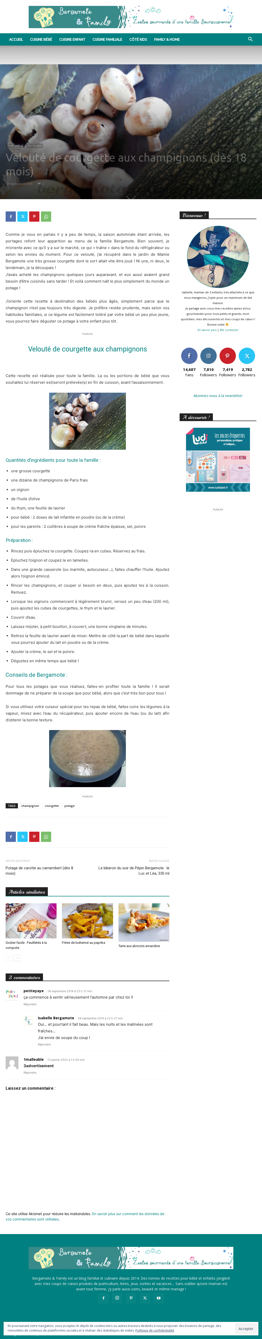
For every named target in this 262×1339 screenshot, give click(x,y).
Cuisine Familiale (107, 39)
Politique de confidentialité (154, 1330)
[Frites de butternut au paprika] (87, 920)
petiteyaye (34, 990)
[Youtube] (159, 1298)
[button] (250, 39)
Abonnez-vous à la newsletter (218, 395)
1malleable (34, 1059)
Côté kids (138, 39)
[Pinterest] (34, 216)
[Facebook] (11, 216)
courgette (52, 806)
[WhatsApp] (46, 216)
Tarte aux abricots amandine (139, 946)
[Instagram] (117, 1298)
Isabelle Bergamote (56, 1017)
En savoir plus (207, 330)
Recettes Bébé (15, 145)
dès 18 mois (34, 145)
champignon (30, 806)
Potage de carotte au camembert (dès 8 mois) (39, 871)
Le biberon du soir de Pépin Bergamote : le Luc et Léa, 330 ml (134, 871)
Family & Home (167, 39)
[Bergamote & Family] (131, 17)
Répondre (30, 1004)
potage (69, 806)
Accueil (16, 39)
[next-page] (17, 958)
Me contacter (229, 330)
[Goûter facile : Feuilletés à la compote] (31, 920)
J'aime (189, 349)
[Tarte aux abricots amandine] (143, 922)
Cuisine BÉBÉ (41, 39)
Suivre (208, 349)
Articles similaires (27, 892)
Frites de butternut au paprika (84, 943)
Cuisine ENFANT (72, 39)
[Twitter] (22, 216)
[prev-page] (9, 958)
